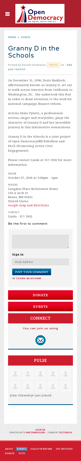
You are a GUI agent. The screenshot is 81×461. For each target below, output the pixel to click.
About (9, 449)
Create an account (28, 278)
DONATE (10, 453)
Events (25, 37)
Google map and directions (28, 205)
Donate (40, 295)
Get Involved (64, 449)
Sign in (40, 430)
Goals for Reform (41, 449)
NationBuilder (35, 432)
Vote (22, 453)
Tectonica (65, 432)
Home (12, 37)
